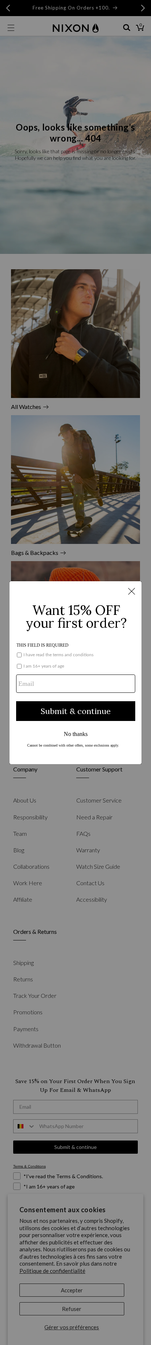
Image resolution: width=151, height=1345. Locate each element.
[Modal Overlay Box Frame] (75, 672)
